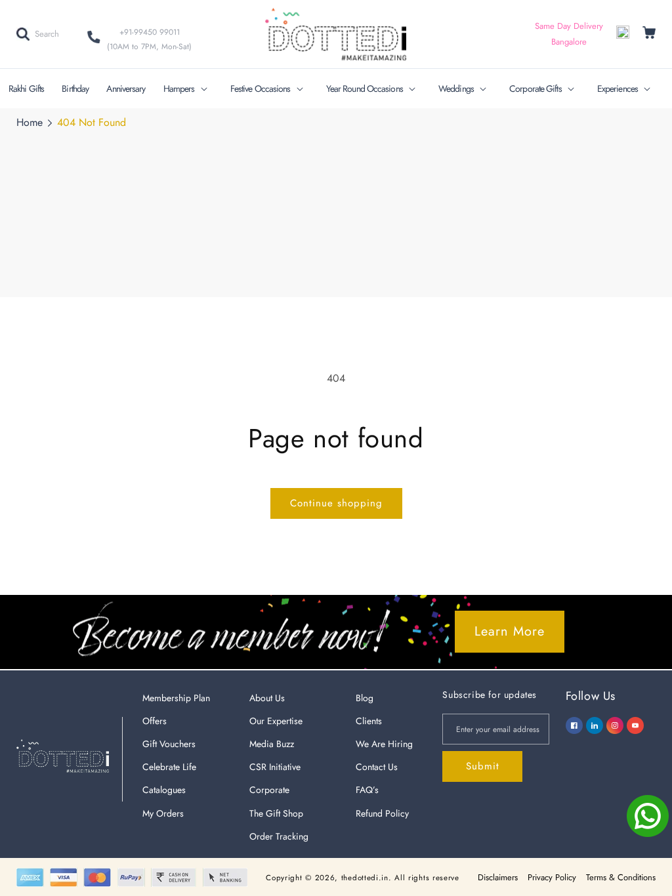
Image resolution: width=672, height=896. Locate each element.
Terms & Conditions (621, 877)
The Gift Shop (276, 813)
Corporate (269, 789)
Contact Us (377, 766)
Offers (154, 720)
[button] (37, 34)
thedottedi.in (364, 877)
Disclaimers (498, 877)
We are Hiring (384, 743)
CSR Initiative (275, 766)
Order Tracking (278, 836)
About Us (267, 697)
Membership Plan (176, 697)
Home (29, 122)
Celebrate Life (169, 766)
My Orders (163, 813)
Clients (369, 720)
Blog (364, 697)
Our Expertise (276, 720)
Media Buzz (271, 743)
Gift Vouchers (169, 743)
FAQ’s (367, 789)
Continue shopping (336, 503)
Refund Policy (382, 813)
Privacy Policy (552, 877)
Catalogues (164, 789)
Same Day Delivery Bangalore (569, 34)
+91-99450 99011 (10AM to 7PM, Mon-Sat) (149, 39)
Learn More (509, 631)
